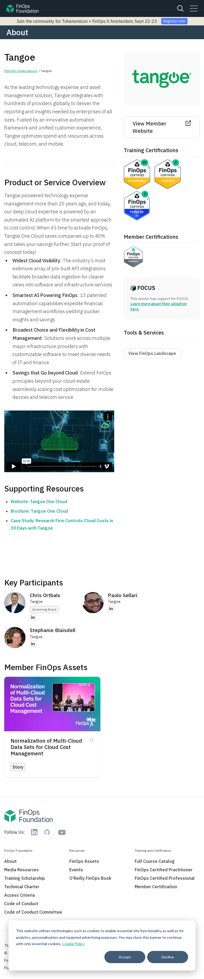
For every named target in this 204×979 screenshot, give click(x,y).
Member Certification (156, 886)
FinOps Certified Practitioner (164, 869)
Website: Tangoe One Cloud (39, 501)
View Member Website (149, 127)
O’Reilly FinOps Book (90, 878)
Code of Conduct (21, 903)
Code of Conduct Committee (33, 912)
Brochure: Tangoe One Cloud (39, 511)
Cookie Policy (73, 943)
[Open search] (180, 8)
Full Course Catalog (155, 861)
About (10, 861)
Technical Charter (21, 886)
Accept (125, 957)
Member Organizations (20, 71)
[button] (194, 8)
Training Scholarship (24, 878)
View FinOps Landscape (152, 353)
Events (76, 869)
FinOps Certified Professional (165, 878)
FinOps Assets (84, 861)
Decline (168, 957)
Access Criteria (19, 895)
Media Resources (21, 869)
